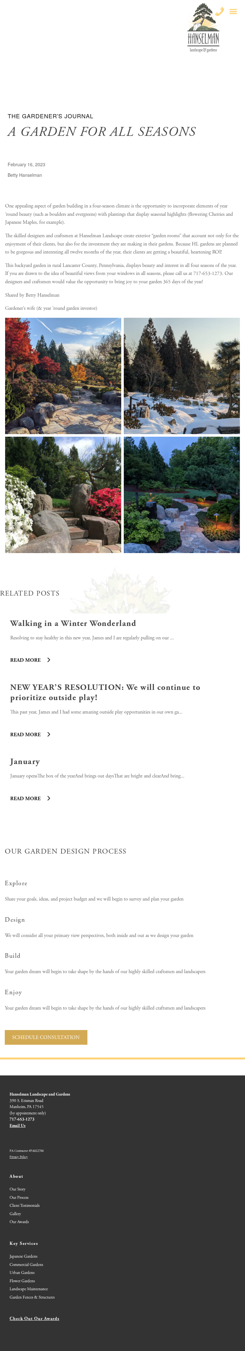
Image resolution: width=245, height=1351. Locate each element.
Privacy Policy (19, 1157)
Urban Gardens (22, 1273)
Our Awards (19, 1222)
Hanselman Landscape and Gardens (40, 1094)
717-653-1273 (22, 1119)
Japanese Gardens (23, 1256)
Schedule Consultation (46, 1037)
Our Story (18, 1189)
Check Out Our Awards (34, 1319)
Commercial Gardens (26, 1265)
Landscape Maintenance (29, 1289)
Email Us (18, 1125)
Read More (26, 660)
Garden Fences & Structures (32, 1297)
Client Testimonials (25, 1205)
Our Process (19, 1197)
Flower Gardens (22, 1281)
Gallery (15, 1214)
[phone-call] (219, 11)
